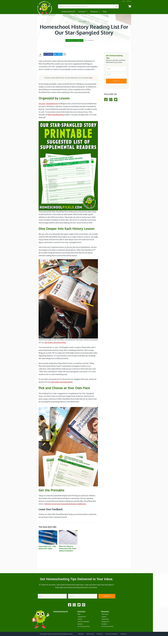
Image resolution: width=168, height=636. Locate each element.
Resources (105, 611)
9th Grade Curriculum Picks (62, 382)
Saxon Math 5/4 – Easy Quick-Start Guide (48, 542)
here (91, 78)
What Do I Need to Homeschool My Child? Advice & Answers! (68, 542)
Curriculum (81, 611)
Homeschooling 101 (60, 611)
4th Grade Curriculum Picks (55, 342)
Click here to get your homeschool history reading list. (65, 504)
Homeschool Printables (74, 40)
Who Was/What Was (56, 114)
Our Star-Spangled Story (48, 103)
